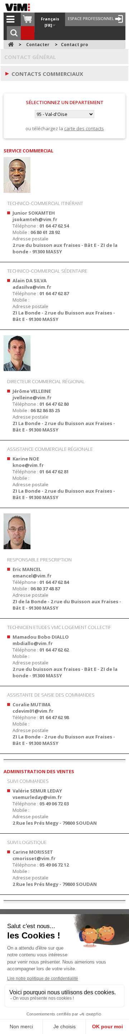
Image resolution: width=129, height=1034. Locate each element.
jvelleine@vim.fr (32, 397)
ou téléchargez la (64, 128)
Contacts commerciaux (47, 73)
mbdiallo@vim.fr (33, 643)
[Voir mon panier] (27, 19)
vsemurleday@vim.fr (37, 797)
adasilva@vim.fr (32, 287)
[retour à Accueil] (11, 44)
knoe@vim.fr (28, 465)
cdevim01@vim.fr (33, 711)
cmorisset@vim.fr (34, 858)
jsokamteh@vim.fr (35, 219)
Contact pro (74, 45)
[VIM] (19, 7)
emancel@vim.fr (32, 575)
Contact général (30, 56)
